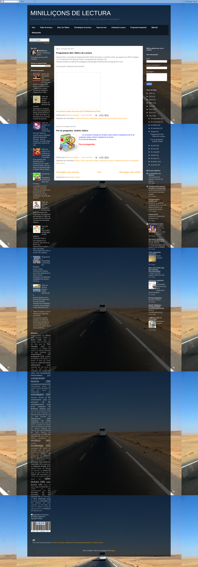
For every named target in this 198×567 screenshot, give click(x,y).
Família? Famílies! (155, 300)
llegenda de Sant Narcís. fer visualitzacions (41, 432)
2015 (151, 109)
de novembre (156, 122)
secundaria (44, 474)
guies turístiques (42, 412)
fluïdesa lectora (38, 409)
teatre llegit (34, 487)
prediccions (34, 456)
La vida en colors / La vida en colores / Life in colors (161, 230)
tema (43, 487)
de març (154, 158)
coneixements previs (38, 386)
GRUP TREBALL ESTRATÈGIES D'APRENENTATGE (156, 306)
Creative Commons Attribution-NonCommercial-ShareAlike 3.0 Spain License (77, 542)
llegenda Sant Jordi (36, 430)
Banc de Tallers (63, 27)
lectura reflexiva (41, 428)
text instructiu (40, 499)
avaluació (35, 356)
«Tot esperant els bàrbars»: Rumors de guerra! (156, 179)
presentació (41, 460)
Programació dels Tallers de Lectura (74, 53)
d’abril (153, 155)
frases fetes (34, 411)
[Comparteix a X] (104, 115)
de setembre (155, 128)
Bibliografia (36, 33)
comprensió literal (39, 384)
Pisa (45, 340)
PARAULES (153, 214)
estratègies (93, 118)
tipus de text (122, 118)
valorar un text (42, 506)
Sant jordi (38, 344)
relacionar (37, 470)
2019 (151, 96)
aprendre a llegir (92, 160)
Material (154, 27)
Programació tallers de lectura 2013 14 (71, 111)
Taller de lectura (46, 27)
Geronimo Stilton (41, 337)
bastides (48, 356)
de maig (154, 152)
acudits (44, 348)
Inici (33, 27)
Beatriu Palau (95, 111)
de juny (154, 149)
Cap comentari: (87, 115)
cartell (40, 363)
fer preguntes (134, 160)
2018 (151, 100)
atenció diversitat (45, 350)
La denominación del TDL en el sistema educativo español (157, 192)
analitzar (33, 350)
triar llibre (44, 505)
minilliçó (36, 440)
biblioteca (36, 358)
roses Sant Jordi (42, 472)
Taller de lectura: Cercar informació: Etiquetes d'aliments (41, 313)
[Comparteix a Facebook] (106, 115)
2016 (151, 106)
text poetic (34, 501)
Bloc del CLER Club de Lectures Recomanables (156, 269)
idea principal (40, 416)
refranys (48, 468)
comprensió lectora (82, 118)
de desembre (156, 118)
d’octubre (154, 125)
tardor (45, 485)
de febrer (154, 161)
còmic (39, 388)
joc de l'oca (44, 423)
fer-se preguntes (38, 406)
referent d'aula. (36, 468)
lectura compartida (37, 424)
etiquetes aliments (37, 397)
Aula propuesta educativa (155, 253)
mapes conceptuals (38, 438)
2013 (151, 116)
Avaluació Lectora (118, 27)
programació (102, 118)
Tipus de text (101, 27)
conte (33, 388)
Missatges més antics (130, 172)
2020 (151, 93)
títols (32, 506)
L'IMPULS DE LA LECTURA (155, 318)
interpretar (34, 421)
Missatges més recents (67, 172)
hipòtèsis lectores (36, 414)
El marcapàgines (155, 298)
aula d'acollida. (40, 352)
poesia (43, 454)
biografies (45, 358)
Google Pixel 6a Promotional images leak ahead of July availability (157, 245)
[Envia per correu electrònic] (100, 115)
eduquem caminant (156, 280)
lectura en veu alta (44, 426)
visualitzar (47, 508)
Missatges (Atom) (73, 177)
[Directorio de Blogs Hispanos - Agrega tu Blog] (41, 518)
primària (34, 462)
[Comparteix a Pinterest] (108, 115)
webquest (36, 510)
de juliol (154, 145)
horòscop (48, 414)
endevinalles (35, 392)
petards (43, 452)
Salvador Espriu (36, 342)
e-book (44, 390)
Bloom (48, 335)
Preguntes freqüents (138, 27)
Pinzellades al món (156, 224)
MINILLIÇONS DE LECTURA (70, 13)
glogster (43, 411)
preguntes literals (45, 458)
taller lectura (112, 118)
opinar (45, 448)
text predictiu (36, 503)
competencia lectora (106, 160)
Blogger (112, 550)
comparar (34, 371)
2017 (151, 103)
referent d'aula (39, 466)
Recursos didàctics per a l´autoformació (156, 240)
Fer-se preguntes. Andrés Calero (72, 130)
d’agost (154, 131)
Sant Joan (47, 342)
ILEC (33, 340)
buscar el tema (36, 360)
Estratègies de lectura (82, 27)
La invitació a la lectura (155, 174)
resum (45, 470)
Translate (46, 43)
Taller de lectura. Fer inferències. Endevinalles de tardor (46, 153)
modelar (33, 443)
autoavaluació (36, 354)
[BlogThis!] (102, 115)
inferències (36, 419)
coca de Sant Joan (39, 369)
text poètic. (44, 501)
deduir (46, 388)
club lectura (44, 367)
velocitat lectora (36, 508)
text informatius (46, 496)
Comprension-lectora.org (154, 200)
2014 (151, 112)
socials (41, 476)
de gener (154, 165)
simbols (33, 476)
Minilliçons (43, 51)
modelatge (37, 445)
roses (32, 472)
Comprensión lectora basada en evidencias (157, 187)
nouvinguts (34, 448)
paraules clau (36, 450)
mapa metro (44, 436)
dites (32, 390)
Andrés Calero (80, 160)
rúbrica (33, 474)
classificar (34, 367)
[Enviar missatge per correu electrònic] (95, 115)
